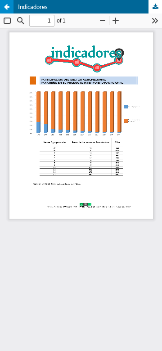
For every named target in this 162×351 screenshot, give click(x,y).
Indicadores (33, 6)
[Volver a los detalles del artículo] (7, 7)
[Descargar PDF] (155, 7)
